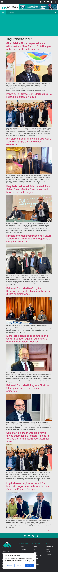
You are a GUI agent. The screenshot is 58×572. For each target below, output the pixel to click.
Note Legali (49, 546)
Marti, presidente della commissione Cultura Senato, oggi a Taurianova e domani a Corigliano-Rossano (27, 338)
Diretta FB (36, 564)
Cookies (48, 554)
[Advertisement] (29, 25)
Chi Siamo (23, 549)
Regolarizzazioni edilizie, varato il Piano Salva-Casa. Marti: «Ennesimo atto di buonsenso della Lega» (28, 189)
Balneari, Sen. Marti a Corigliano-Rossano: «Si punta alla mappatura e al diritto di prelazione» (28, 291)
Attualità (36, 546)
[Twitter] (44, 1)
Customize (10, 565)
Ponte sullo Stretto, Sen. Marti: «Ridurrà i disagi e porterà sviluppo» (29, 95)
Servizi (22, 552)
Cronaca (36, 549)
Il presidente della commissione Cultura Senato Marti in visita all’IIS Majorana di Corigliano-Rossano (29, 238)
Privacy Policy (48, 550)
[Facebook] (40, 1)
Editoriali (36, 558)
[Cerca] (56, 12)
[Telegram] (51, 1)
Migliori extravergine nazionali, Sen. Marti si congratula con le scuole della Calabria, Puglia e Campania (28, 486)
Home (22, 546)
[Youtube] (48, 1)
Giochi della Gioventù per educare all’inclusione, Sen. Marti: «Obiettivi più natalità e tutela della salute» (28, 46)
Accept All (29, 565)
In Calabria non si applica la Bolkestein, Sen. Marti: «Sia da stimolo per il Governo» (28, 141)
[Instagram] (55, 1)
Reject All (19, 565)
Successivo (48, 531)
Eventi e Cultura (38, 555)
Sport (35, 561)
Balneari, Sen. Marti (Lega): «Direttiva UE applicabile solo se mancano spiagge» (27, 388)
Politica (36, 552)
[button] (2, 2)
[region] (19, 561)
